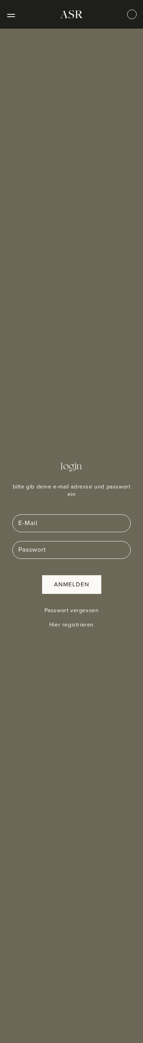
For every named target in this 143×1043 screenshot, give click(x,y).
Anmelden (71, 584)
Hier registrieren (71, 625)
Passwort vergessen (71, 610)
